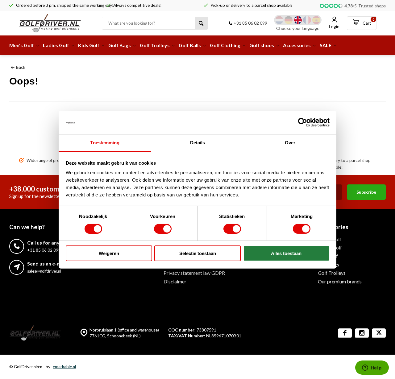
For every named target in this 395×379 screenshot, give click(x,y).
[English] (298, 20)
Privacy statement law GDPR (194, 273)
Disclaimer (175, 281)
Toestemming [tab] (104, 142)
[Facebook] (345, 333)
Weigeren (109, 253)
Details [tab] (197, 142)
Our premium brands (340, 281)
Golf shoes (261, 45)
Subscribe (366, 192)
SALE (325, 45)
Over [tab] (290, 142)
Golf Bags (119, 45)
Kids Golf (88, 45)
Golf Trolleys (155, 45)
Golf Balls (190, 45)
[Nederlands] (279, 20)
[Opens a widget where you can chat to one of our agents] (372, 368)
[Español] (316, 20)
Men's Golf (21, 45)
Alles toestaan (286, 253)
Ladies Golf (56, 45)
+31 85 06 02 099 (250, 23)
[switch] (163, 229)
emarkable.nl (64, 366)
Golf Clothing (225, 45)
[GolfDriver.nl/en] (56, 23)
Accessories (297, 45)
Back (20, 67)
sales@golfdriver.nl (44, 271)
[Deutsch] (289, 20)
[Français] (307, 20)
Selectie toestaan (197, 253)
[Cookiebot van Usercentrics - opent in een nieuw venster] (303, 122)
